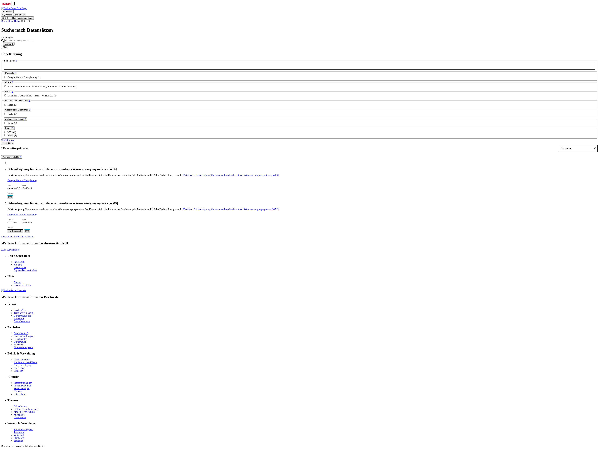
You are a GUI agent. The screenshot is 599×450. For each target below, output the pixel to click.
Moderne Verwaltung (24, 412)
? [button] (16, 60)
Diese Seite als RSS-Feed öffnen (17, 236)
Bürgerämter (20, 341)
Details (231, 175)
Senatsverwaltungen (24, 336)
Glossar (17, 282)
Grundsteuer (20, 417)
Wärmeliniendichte (11, 157)
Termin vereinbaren (23, 313)
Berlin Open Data (10, 21)
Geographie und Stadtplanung (22, 77)
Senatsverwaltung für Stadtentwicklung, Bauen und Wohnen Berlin (40, 86)
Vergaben (18, 370)
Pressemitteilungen (23, 382)
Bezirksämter (20, 339)
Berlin (10, 104)
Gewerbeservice (22, 321)
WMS (10, 135)
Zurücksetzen (8, 140)
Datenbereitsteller (22, 285)
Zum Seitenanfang (10, 249)
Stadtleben (19, 438)
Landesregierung (22, 359)
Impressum (19, 262)
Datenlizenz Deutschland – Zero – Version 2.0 (30, 95)
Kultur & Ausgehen (23, 429)
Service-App (20, 310)
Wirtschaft (19, 435)
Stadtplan (18, 440)
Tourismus (19, 432)
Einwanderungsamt (23, 347)
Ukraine (18, 391)
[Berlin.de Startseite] (13, 290)
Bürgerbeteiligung (23, 365)
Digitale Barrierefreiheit (25, 270)
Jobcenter (18, 344)
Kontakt (18, 264)
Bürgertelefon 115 (23, 315)
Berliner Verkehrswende (26, 409)
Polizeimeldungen (22, 385)
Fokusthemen (20, 406)
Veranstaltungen (21, 388)
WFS (10, 132)
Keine (10, 123)
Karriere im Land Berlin (25, 362)
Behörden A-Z (21, 333)
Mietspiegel (19, 414)
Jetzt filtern (7, 143)
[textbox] (299, 66)
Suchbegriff (7, 37)
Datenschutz (20, 267)
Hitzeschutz (19, 394)
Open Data (19, 368)
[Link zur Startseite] (14, 8)
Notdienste (19, 318)
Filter (4, 47)
